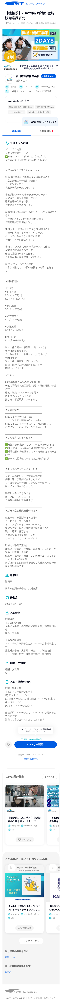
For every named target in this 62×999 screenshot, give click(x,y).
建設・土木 (10, 957)
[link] (12, 868)
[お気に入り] (8, 744)
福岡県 (8, 972)
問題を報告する (31, 759)
